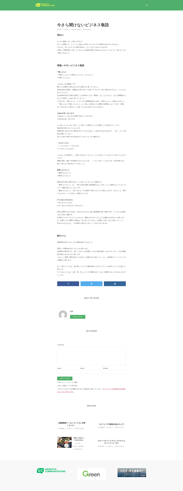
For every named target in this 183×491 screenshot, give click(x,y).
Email (82, 368)
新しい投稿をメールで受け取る (68, 385)
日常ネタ (67, 29)
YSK (78, 443)
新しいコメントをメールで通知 (68, 382)
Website (105, 368)
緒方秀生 (102, 446)
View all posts (77, 316)
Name (59, 368)
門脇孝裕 (62, 428)
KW (60, 29)
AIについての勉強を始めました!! (111, 424)
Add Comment (87, 29)
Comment (60, 344)
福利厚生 (81, 446)
